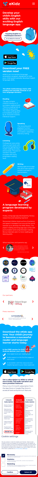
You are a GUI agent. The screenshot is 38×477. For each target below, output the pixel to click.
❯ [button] (33, 247)
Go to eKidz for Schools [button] (13, 38)
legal (26, 448)
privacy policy (18, 448)
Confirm (10, 472)
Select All (28, 472)
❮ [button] (3, 247)
